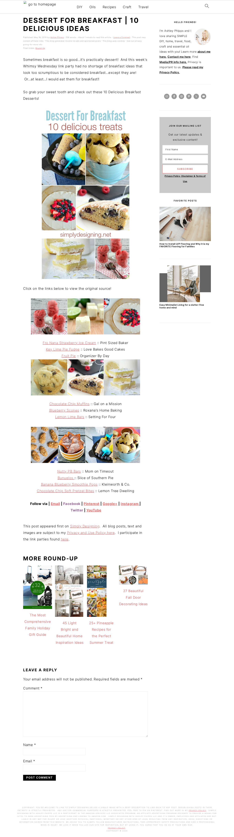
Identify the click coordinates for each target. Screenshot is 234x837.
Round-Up (40, 48)
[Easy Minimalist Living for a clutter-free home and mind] (185, 301)
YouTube (93, 510)
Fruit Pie (68, 356)
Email (55, 504)
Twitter (77, 510)
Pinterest (92, 504)
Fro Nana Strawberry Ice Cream (69, 343)
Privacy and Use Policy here (91, 533)
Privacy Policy (197, 810)
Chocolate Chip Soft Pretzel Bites (65, 491)
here (65, 539)
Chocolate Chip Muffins (69, 404)
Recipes (109, 7)
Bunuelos (66, 478)
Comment (32, 688)
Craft (127, 7)
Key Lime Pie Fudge (62, 349)
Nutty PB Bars (69, 471)
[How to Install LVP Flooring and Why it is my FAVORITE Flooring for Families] (185, 240)
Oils (92, 7)
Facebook (72, 504)
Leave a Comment (121, 37)
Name (29, 745)
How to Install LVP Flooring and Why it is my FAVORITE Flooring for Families (184, 245)
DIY (80, 7)
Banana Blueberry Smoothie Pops (69, 484)
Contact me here (179, 56)
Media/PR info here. (173, 62)
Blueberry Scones (64, 410)
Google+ (110, 504)
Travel (143, 7)
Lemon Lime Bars (69, 417)
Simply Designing (84, 526)
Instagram (130, 504)
